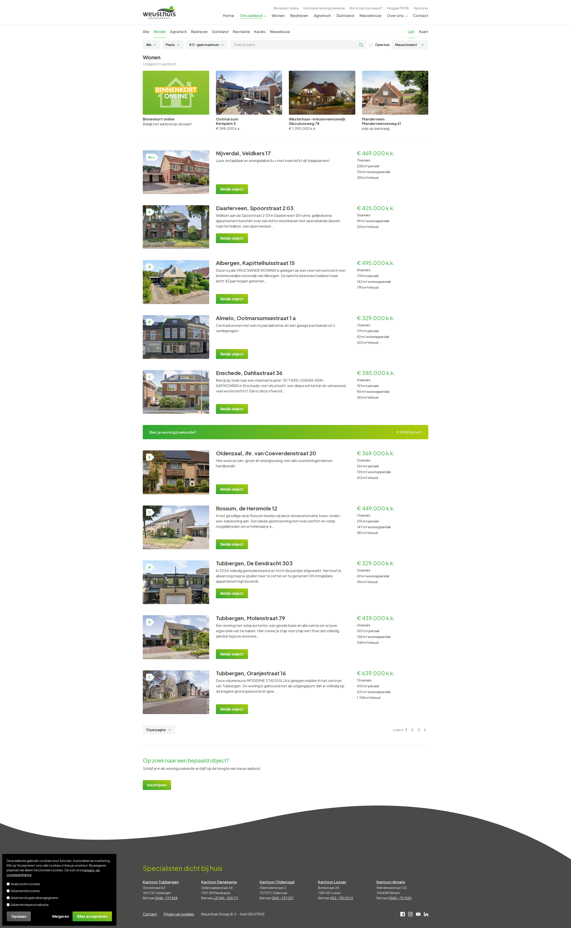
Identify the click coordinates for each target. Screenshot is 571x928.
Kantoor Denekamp (219, 881)
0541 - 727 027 (283, 898)
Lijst (411, 31)
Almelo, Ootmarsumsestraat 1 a (256, 318)
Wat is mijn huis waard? (366, 8)
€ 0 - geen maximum (204, 45)
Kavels (259, 31)
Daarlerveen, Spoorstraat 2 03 (255, 208)
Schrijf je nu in (410, 432)
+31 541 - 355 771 (225, 898)
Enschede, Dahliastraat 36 (249, 372)
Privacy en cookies (178, 914)
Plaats (170, 45)
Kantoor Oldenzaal (277, 881)
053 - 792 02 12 (341, 898)
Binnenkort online (286, 8)
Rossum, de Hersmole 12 (246, 508)
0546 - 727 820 (400, 898)
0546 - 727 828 (166, 898)
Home (228, 15)
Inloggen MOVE (398, 8)
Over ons (395, 15)
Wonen (278, 15)
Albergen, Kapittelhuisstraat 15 (255, 262)
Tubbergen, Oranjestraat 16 (251, 673)
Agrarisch (322, 15)
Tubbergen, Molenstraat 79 (250, 618)
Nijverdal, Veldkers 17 (243, 153)
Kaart (423, 31)
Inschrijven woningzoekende (324, 8)
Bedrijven (299, 15)
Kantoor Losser (332, 881)
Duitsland (345, 15)
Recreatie (241, 31)
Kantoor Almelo (391, 881)
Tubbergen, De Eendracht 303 (254, 563)
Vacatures (421, 8)
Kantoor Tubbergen (161, 881)
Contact (420, 15)
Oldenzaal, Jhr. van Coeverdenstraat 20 (266, 453)
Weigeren (60, 916)
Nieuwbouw (370, 15)
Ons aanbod (251, 15)
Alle (146, 31)
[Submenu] (265, 16)
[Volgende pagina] (425, 729)
